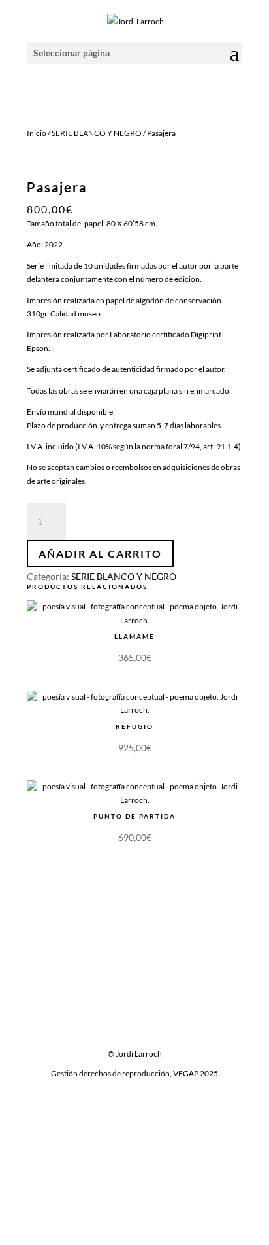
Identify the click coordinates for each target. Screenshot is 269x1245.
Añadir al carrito (100, 553)
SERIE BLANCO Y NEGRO (97, 133)
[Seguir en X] (134, 1025)
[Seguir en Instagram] (160, 1025)
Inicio (36, 133)
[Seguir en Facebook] (108, 1025)
